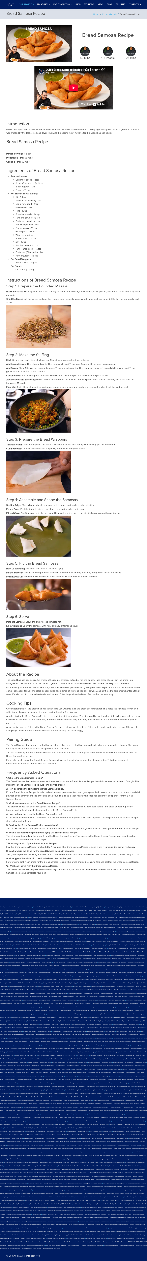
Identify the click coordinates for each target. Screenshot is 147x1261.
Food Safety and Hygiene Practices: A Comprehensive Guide (124, 1235)
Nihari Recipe (57, 1069)
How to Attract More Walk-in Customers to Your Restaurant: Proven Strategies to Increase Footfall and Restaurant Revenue (36, 1152)
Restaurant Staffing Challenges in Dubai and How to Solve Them (54, 1162)
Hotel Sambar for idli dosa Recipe (120, 1083)
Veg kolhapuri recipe (82, 1110)
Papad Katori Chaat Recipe (14, 1065)
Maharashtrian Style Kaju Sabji (32, 934)
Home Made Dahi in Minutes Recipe (136, 962)
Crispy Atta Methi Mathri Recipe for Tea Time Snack (130, 972)
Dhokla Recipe (8, 1114)
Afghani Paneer (68, 986)
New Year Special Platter (73, 1017)
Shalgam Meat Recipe (65, 1058)
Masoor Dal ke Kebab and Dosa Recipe (13, 1031)
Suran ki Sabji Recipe (64, 927)
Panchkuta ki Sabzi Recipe (53, 1014)
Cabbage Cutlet (47, 983)
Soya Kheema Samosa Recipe (16, 934)
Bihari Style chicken (34, 1024)
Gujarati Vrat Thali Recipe (93, 1086)
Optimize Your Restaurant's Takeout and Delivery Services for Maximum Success (65, 1210)
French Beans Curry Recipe (18, 951)
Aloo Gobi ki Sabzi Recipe (11, 1048)
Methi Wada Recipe (67, 976)
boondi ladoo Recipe (107, 1103)
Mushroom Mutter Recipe (89, 1069)
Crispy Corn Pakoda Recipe (98, 945)
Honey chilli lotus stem (32, 986)
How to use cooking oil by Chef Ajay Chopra (56, 1245)
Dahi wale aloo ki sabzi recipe (123, 1045)
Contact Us (135, 4)
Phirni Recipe (3, 1065)
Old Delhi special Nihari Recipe (33, 1069)
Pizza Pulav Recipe (32, 1055)
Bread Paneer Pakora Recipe (18, 1124)
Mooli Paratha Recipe (9, 1072)
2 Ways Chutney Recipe (10, 1110)
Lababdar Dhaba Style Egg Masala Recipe (51, 924)
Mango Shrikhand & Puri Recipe (59, 1000)
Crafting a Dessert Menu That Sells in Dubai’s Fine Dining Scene (79, 1159)
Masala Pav (138, 986)
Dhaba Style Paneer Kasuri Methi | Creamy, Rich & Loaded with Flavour (16, 907)
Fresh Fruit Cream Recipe (17, 1007)
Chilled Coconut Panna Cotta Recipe (136, 1117)
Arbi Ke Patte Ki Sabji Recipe (11, 941)
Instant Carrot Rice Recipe (59, 972)
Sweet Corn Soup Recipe (109, 1055)
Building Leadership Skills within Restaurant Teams (116, 1224)
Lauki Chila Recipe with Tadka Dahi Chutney (24, 976)
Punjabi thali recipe (97, 1048)
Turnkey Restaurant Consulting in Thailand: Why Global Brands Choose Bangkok (45, 1179)
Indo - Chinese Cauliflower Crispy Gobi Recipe (113, 1114)
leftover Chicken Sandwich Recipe (46, 1121)
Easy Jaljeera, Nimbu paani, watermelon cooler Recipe (66, 1093)
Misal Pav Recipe (30, 1072)
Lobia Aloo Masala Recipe (107, 993)
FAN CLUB (120, 4)
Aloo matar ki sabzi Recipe (41, 1048)
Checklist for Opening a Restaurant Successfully (135, 1197)
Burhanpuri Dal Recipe (110, 907)
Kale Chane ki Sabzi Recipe (11, 1014)
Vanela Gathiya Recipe (76, 958)
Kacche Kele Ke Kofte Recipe (105, 989)
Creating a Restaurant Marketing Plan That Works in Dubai (17, 1165)
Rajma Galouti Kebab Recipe (108, 986)
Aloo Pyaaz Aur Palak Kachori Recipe (41, 941)
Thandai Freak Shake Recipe (131, 1141)
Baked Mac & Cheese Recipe (116, 1124)
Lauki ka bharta (130, 986)
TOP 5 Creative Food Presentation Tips (77, 1224)
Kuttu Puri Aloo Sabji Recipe (26, 1134)
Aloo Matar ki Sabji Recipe (121, 996)
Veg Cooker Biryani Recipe (92, 1027)
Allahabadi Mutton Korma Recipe (100, 1107)
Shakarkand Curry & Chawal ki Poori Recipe (118, 948)
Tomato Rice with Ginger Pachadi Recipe (29, 969)
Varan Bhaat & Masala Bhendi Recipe (36, 945)
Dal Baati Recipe (111, 1134)
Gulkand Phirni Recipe (72, 1086)
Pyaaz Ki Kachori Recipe (140, 1062)
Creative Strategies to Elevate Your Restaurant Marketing (97, 1210)
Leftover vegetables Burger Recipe (24, 1079)
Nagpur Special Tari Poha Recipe (119, 962)
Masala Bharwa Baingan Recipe (133, 1131)
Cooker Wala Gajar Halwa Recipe (106, 969)
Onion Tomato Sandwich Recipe (106, 996)
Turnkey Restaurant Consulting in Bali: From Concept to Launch (14, 1169)
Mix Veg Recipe (93, 1007)
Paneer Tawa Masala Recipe (56, 1045)
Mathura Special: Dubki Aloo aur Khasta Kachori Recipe (123, 955)
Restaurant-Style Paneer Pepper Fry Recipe (112, 920)
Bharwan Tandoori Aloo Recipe (96, 1110)
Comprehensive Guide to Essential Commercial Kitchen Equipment (124, 1228)
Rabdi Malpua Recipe (134, 1024)
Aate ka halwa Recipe (71, 1110)
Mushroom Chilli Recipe (65, 1024)
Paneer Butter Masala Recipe (113, 1065)
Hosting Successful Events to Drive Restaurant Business (55, 1224)
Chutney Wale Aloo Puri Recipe (29, 1017)
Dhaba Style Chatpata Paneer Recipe (39, 1096)
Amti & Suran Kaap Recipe (114, 934)
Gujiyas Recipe (82, 1086)
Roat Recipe (37, 938)
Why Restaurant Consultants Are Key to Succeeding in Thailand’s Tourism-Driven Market (111, 1176)
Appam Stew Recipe (44, 1107)
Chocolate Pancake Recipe (39, 1141)
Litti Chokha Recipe (90, 1134)
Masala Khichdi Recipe (10, 1076)
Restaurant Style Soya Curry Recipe (91, 993)
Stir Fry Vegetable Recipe (96, 1131)
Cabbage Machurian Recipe (89, 958)
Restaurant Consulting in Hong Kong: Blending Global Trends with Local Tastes (104, 1186)
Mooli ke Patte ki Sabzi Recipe (74, 1020)
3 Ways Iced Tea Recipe (12, 1145)
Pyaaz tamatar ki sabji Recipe (95, 1045)
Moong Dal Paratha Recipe (115, 1069)
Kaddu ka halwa (142, 989)
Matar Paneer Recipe (130, 1072)
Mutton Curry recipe (96, 1148)
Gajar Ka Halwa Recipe (97, 1138)
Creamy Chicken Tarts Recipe (111, 1096)
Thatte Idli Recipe (11, 1052)
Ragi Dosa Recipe (62, 1020)
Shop (78, 4)
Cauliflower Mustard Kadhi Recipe (53, 931)
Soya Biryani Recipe (79, 1052)
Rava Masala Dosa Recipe (94, 1062)
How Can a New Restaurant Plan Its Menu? (14, 1241)
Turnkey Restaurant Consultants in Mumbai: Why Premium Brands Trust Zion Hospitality (84, 1190)
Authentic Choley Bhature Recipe (30, 1107)
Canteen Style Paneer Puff (86, 938)
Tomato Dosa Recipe (132, 989)
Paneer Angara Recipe (125, 1041)
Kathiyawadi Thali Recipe (104, 962)
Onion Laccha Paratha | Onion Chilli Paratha (18, 993)
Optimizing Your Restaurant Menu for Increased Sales (122, 1217)
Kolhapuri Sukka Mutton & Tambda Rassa (79, 934)
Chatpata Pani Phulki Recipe (67, 951)
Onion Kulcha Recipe (19, 1069)
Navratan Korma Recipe (92, 996)
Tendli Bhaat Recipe (71, 1131)
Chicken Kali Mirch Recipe (74, 1121)
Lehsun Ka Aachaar (82, 1000)
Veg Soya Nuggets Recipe (79, 976)
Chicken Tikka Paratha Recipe (18, 1121)
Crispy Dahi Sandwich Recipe (88, 931)
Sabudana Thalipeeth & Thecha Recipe (36, 955)
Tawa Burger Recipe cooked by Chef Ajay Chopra (39, 1148)
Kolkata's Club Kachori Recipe (104, 958)
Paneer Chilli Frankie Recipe (129, 1027)
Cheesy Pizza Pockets (94, 1017)
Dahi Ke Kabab (8, 989)
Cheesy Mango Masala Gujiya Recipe (47, 1103)
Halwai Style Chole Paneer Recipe (87, 924)
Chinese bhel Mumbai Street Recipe (26, 1100)
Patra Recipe (45, 1045)
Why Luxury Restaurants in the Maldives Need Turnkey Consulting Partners (34, 1176)
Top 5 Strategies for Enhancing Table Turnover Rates (119, 1214)
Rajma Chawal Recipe (107, 1062)
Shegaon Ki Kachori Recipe (6, 1003)
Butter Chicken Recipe (5, 1124)
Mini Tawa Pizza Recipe (126, 976)
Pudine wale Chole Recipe (76, 1041)
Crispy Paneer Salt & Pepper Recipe (65, 1114)
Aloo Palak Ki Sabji (72, 1000)
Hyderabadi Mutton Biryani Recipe (104, 1038)
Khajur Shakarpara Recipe (116, 979)
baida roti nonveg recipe (16, 1107)
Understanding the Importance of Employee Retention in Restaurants (127, 1210)
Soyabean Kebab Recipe (115, 1010)
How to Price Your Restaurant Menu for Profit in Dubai (96, 1165)
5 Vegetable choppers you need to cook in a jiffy (92, 1245)
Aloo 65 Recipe (92, 1000)
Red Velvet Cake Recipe (72, 1062)
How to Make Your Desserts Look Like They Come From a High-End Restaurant (23, 1224)
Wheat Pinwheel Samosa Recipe (119, 1034)
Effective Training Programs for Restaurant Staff (51, 1228)
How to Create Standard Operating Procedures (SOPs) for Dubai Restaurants (21, 1162)
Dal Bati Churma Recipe (88, 1014)
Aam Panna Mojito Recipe (84, 1145)
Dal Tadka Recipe (30, 1131)
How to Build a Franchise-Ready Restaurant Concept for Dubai (132, 1155)
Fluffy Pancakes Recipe (75, 1141)
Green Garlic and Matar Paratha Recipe (71, 931)
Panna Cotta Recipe (25, 1065)
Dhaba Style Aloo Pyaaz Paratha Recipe (22, 1114)
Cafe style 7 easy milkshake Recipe (78, 1103)
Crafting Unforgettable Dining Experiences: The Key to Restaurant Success (29, 1210)
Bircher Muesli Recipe (60, 1124)
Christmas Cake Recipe (48, 1145)
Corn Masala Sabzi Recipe (6, 945)
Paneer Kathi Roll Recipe (86, 1065)
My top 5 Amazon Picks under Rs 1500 (51, 1248)
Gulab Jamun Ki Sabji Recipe (124, 1014)
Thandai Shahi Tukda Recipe (140, 1052)
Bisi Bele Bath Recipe (53, 1010)
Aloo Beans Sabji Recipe (65, 1010)
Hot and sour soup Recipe (13, 1086)
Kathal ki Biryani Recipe (127, 1079)
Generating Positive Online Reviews (50, 1214)
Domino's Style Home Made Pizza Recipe (113, 1093)
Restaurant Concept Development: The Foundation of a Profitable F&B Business (35, 1155)
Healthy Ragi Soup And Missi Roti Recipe (47, 1017)
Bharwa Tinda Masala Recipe (115, 1003)
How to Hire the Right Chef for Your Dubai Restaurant (70, 1165)
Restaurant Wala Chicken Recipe (99, 1003)
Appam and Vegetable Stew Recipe (95, 1031)
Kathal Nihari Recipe (103, 1041)
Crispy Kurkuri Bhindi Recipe (94, 1114)
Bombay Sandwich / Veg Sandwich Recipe (123, 1103)
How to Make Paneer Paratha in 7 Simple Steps (62, 1148)
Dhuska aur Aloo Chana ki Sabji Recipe (28, 972)
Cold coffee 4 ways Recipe (141, 1096)
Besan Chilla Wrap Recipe (92, 1124)
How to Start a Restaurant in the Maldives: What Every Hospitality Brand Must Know (71, 1176)
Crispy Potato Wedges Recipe (77, 1096)
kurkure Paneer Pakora (77, 989)
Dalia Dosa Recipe (36, 1052)
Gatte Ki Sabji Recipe (74, 938)
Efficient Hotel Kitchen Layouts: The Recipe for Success (45, 1231)
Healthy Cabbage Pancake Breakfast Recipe (57, 993)
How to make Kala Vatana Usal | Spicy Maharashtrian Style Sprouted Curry (21, 920)
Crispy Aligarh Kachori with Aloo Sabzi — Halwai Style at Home (131, 907)
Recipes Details (109, 14)
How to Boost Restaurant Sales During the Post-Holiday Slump (69, 1193)
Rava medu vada (77, 986)
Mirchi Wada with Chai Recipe (138, 1134)
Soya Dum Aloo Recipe (129, 979)
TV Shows (89, 4)
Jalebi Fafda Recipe (85, 1138)
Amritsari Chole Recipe (56, 1107)
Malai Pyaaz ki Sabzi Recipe (42, 976)
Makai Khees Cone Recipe (126, 1076)
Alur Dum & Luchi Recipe (19, 1045)
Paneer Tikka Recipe (60, 1065)
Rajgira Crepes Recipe (118, 1062)
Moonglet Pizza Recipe (102, 1069)
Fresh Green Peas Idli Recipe (81, 969)
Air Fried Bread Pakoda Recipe (42, 1027)
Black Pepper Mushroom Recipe (33, 1124)
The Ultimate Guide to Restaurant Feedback (89, 1221)
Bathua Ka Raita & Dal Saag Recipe (107, 1007)
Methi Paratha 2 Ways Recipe (79, 1072)
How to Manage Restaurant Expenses (110, 1200)
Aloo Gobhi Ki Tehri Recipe (43, 1128)
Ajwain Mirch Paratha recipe (71, 1128)
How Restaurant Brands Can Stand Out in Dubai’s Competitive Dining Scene (126, 1165)
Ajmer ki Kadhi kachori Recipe (136, 1007)
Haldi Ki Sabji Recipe (77, 1014)
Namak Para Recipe (66, 1069)
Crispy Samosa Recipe (64, 1096)
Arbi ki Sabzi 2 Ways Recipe (7, 1055)
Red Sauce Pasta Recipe (83, 1131)
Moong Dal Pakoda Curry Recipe (110, 941)
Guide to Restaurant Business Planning (82, 1203)
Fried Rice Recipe (27, 1090)
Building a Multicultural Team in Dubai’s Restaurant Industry (50, 1159)
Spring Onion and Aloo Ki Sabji (30, 1000)
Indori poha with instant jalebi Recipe (60, 1041)
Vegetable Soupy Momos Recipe (57, 1110)
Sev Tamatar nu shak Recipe (91, 1058)
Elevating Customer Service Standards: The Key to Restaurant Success (108, 1203)
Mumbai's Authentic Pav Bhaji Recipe (17, 1148)
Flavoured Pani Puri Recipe (117, 1141)
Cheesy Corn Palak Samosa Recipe (114, 945)
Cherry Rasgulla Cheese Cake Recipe (102, 1121)
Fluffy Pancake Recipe (49, 1090)
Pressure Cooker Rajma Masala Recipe (64, 969)
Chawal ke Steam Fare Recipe (26, 1014)
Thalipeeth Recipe (30, 1034)
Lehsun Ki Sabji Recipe (54, 965)
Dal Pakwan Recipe (100, 1052)
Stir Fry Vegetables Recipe (14, 1058)
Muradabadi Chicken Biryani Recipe (8, 1010)
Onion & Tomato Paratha (48, 986)
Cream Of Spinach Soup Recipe (126, 1096)
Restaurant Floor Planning (36, 1203)
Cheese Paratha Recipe (117, 1121)
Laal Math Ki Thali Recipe (135, 996)
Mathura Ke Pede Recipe (118, 1072)
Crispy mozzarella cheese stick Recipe (94, 1096)
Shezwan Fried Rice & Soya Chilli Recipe (125, 931)
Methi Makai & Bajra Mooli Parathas (98, 934)
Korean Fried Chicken (90, 1038)
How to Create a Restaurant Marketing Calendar (118, 1193)
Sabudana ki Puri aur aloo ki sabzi (17, 986)
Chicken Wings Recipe (107, 1148)
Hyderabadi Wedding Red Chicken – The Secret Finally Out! (13, 910)
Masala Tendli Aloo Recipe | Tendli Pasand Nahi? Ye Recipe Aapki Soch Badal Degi (52, 907)
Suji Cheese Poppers (96, 986)
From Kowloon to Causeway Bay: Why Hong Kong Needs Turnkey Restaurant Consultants (65, 1186)
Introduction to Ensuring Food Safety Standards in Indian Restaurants (15, 1214)
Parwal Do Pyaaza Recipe (122, 1007)
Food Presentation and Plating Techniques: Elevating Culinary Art (46, 1235)
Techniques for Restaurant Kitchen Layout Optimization (75, 1228)
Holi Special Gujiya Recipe (48, 1007)
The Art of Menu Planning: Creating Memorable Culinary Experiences (110, 1241)
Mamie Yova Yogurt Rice (94, 1076)
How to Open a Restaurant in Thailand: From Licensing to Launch (79, 1179)
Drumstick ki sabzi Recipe (68, 996)
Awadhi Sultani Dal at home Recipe (30, 965)
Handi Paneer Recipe (50, 1134)
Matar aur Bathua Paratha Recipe (36, 931)
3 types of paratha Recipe (104, 1058)
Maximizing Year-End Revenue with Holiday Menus (111, 1197)
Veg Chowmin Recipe (96, 1145)
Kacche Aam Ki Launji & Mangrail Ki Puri (64, 1003)
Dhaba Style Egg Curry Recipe (14, 1024)
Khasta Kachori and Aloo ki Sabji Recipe (101, 1034)
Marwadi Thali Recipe (80, 941)
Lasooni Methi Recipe (71, 972)
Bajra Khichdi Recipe (16, 1017)
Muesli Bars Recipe (64, 1141)
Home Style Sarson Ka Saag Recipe (17, 1131)
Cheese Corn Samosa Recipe (90, 1041)
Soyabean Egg (72, 983)
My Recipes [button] (42, 4)
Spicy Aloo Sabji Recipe (92, 976)
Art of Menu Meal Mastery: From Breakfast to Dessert (71, 1231)
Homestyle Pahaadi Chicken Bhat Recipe (113, 1110)
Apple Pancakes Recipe (119, 1017)
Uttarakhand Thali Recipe (27, 938)
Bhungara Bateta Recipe (111, 972)
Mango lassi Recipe (48, 1076)
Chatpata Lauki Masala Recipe (53, 955)
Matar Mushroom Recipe (118, 1131)
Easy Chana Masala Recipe (55, 996)
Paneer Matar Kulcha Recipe (128, 934)
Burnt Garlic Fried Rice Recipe (63, 1134)
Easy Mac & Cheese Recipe (46, 1093)
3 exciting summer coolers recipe (84, 1048)
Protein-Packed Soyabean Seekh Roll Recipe (10, 965)
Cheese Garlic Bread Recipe (78, 1134)
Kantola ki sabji (59, 986)
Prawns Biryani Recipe (40, 958)
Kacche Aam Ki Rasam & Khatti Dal (34, 1003)
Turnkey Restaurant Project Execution (92, 1152)
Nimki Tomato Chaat (87, 1020)
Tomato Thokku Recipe (78, 979)
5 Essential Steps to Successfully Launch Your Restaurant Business (35, 1217)
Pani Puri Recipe (35, 1065)
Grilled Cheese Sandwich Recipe (107, 1086)
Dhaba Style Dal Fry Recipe (6, 1096)
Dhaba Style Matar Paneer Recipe (60, 934)
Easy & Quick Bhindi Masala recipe (37, 993)
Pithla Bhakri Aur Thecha (19, 1003)
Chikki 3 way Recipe (4, 1121)
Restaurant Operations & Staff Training (73, 1152)
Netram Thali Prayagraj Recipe (33, 962)
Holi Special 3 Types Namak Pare (63, 1007)
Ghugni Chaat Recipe (140, 941)
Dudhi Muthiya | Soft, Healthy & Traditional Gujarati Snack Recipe (99, 913)
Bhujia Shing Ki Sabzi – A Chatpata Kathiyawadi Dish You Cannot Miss (44, 910)
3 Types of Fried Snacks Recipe (120, 1024)
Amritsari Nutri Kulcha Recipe (131, 1110)
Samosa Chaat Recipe (5, 951)
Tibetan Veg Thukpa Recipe (100, 1020)
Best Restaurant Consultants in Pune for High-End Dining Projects (120, 1190)
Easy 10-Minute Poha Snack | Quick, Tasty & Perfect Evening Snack (73, 917)
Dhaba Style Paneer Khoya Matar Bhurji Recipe (134, 1093)
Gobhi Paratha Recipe (140, 1086)
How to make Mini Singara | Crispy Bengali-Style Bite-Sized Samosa (86, 920)
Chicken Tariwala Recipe (31, 1121)
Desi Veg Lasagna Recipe (80, 1031)
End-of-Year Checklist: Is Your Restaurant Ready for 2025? (39, 1197)
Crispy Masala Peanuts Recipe (6, 955)
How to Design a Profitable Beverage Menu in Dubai (112, 1162)
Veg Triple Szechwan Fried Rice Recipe (99, 1010)
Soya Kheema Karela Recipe (68, 945)
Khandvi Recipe (102, 1079)
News (100, 4)
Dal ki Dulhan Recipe (109, 1048)
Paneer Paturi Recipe (110, 1031)
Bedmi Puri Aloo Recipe (139, 1103)
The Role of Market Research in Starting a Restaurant (12, 1200)
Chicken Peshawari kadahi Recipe (71, 1100)
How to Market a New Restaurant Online (66, 1200)
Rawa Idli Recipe (83, 1062)
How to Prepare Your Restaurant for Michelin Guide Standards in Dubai (101, 1155)
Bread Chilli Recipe (137, 976)
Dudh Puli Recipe (43, 965)
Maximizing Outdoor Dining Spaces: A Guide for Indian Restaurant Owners (30, 1207)
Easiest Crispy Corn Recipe (19, 989)
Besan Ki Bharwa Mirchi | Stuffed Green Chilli (125, 993)
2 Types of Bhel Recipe (133, 1034)
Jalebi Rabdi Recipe (58, 1083)
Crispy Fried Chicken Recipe (123, 1134)
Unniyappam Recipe (130, 1100)
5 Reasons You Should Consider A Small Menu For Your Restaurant (67, 1217)
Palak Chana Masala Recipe (100, 938)
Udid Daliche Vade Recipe (77, 927)
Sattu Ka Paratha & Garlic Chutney (70, 924)
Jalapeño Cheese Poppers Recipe (137, 948)
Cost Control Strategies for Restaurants (76, 1238)
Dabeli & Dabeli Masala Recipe (48, 1114)
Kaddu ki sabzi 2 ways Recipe (138, 1041)
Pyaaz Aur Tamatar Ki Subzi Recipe (82, 1003)
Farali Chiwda (55, 1024)
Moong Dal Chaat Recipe (63, 1103)
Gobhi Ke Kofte (84, 1017)
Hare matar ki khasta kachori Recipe (28, 1086)
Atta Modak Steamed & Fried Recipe (59, 1027)
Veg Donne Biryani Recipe (41, 1010)
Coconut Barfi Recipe (26, 1117)
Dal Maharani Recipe (90, 1052)
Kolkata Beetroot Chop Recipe (53, 945)
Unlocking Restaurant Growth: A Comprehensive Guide (33, 1238)
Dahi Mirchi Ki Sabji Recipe (47, 938)
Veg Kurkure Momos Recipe (65, 979)
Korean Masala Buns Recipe (45, 972)
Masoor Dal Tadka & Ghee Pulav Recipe (116, 965)
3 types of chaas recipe (128, 1107)
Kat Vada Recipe (55, 941)
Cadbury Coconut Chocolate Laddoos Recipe (135, 1121)
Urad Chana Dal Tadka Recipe (75, 993)
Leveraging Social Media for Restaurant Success (73, 1235)
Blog (109, 4)
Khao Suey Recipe (94, 1079)
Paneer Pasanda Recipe (121, 1031)
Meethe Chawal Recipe (122, 927)
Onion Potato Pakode (41, 989)
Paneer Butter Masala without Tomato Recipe (46, 1034)
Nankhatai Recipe (86, 1034)
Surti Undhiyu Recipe (65, 1014)
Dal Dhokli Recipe (108, 1131)
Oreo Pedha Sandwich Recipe (6, 1069)
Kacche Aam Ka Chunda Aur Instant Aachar (136, 1000)
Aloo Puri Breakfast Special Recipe (9, 996)
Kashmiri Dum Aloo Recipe (11, 1083)
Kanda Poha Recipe (23, 1083)
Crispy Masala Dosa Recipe (81, 1114)
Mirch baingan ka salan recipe (122, 1048)
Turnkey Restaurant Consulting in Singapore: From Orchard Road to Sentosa (112, 1179)
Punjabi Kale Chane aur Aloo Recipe (86, 972)
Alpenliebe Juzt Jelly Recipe (131, 1124)
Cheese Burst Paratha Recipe (44, 1031)
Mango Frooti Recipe (83, 1076)
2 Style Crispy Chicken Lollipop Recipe (25, 1110)
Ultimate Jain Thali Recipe (11, 958)
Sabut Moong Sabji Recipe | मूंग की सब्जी (38, 996)
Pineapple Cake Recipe (74, 1138)
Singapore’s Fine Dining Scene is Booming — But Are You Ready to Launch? (45, 1183)
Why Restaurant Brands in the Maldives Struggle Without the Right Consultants (105, 1172)
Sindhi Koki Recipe (54, 1058)
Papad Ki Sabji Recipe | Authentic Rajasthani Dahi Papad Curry (28, 927)
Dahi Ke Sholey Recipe (90, 927)
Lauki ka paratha (92, 983)
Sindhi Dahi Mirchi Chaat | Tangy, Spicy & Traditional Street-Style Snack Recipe (65, 913)
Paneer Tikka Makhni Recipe (47, 1065)
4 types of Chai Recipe (118, 1038)
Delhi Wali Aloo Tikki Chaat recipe (12, 1128)
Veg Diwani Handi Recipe (135, 1083)
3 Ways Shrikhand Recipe (115, 1107)
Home (96, 14)
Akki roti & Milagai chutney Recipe (80, 1007)
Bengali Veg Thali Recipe (70, 1045)
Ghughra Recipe (3, 1090)
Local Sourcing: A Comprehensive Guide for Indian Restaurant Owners (64, 1207)
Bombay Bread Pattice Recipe (135, 927)
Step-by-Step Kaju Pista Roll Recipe (82, 1148)
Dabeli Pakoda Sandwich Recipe (83, 945)
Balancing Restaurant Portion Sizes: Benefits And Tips (34, 1221)
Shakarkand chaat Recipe (77, 1058)
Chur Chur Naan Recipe (38, 1117)
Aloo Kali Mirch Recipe (20, 955)
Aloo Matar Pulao (31, 989)
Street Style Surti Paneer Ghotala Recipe (106, 931)
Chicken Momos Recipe (61, 1121)
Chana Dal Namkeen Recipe (114, 938)
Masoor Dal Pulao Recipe (67, 955)
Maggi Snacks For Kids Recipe (34, 1045)
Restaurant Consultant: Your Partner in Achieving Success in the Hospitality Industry (75, 1241)
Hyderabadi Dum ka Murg (10, 983)
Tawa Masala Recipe (25, 1038)
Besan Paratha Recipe (80, 1124)
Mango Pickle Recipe (38, 1076)
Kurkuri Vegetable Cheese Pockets (25, 1010)
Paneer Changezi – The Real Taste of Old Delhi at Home (74, 910)
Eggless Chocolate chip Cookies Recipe (138, 1090)
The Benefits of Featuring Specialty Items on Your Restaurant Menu (63, 1221)
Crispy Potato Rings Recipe (13, 1038)
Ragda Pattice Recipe (112, 1128)
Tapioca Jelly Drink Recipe (63, 958)
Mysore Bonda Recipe (67, 1031)
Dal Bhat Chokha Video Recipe (25, 983)
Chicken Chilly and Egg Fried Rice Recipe (17, 1103)
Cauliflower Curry (38, 983)
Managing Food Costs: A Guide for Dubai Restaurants (45, 1165)
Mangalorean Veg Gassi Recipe (47, 969)
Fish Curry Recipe (60, 1090)
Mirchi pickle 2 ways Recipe (42, 1072)
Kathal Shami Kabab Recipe (114, 1079)
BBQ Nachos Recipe (104, 1124)
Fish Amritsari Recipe (70, 1090)
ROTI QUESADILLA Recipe (42, 1110)
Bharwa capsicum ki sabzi (101, 1014)
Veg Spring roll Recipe (109, 1045)
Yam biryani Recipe (115, 976)
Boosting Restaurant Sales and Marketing (56, 1238)
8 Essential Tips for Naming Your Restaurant (110, 1221)
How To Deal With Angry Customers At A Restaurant (71, 1214)
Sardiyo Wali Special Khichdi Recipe (19, 931)
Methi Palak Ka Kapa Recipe (19, 945)
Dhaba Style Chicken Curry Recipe (21, 1096)
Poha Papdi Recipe (100, 972)
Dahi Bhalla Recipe (107, 1024)
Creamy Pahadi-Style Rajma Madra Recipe (105, 927)
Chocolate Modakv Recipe (78, 1117)
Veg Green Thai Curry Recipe (63, 1034)
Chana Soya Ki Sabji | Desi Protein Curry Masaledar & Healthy (43, 917)
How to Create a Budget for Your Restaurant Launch (86, 1197)
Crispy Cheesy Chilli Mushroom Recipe (124, 969)
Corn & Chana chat (121, 986)
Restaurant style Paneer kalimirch (25, 1048)
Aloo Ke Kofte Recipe (102, 1000)
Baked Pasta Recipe (4, 1107)
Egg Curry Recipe (5, 1093)
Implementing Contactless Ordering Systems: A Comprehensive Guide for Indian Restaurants (102, 1207)
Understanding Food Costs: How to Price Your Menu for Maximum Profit (37, 1193)
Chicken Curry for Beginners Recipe (101, 1100)
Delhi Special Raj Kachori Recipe (94, 1024)
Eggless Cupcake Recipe (98, 1090)
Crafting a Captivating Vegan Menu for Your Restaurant (96, 1217)
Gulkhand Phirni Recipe (122, 1138)
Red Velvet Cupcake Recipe (58, 1062)
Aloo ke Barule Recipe (54, 1048)
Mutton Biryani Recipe (77, 1069)
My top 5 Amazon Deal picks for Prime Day (31, 1248)
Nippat (39, 986)
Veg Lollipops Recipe (105, 1027)
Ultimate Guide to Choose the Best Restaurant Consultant (121, 1238)
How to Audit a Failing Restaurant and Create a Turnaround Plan (69, 1155)
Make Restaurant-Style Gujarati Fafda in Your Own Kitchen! (45, 1038)
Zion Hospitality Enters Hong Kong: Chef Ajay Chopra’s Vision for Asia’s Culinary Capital (24, 1186)
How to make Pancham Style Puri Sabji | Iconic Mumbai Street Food (25, 924)
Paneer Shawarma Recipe (50, 1020)
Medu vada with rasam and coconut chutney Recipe (99, 1072)
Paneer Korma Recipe (13, 969)
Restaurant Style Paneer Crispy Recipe (102, 951)
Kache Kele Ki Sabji (81, 983)
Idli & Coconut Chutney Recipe (104, 1083)
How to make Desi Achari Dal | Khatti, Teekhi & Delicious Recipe (54, 920)
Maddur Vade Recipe (47, 962)
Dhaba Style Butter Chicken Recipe (35, 1020)
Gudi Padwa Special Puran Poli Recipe (50, 1052)
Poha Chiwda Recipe (127, 938)
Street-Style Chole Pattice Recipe (12, 938)
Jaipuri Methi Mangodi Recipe (71, 1083)
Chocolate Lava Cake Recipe (92, 1117)
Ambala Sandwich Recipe (85, 1107)
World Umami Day (36, 1214)
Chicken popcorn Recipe (56, 1100)
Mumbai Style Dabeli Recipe (21, 1041)
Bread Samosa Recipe (100, 965)
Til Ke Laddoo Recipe (138, 1014)
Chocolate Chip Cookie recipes (108, 1117)
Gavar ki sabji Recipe (23, 996)
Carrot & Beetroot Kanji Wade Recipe (81, 1010)
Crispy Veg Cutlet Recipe (141, 1038)
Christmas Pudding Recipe (51, 1117)
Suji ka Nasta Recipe (114, 1041)
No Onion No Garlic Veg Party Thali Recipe (47, 948)
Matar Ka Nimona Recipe (21, 1055)
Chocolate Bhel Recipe (121, 1117)
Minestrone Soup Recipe (55, 1072)
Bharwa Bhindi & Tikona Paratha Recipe (14, 1027)
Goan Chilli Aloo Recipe (128, 958)
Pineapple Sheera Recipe (88, 1141)
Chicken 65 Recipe (33, 1103)
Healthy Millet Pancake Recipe (76, 1038)
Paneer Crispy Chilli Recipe (99, 1065)
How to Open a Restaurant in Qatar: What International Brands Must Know (36, 1172)
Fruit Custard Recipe (39, 1138)
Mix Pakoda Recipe (20, 1072)
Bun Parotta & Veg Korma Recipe (130, 1003)
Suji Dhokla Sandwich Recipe (91, 989)
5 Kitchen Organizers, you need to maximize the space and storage (119, 1245)
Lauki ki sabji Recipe (80, 996)
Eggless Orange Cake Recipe (13, 1141)
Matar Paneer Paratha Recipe (19, 1020)
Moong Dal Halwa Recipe (53, 1141)
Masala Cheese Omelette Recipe (24, 1076)
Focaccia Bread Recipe (38, 1090)
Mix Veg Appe (4, 986)
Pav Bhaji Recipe (60, 1055)
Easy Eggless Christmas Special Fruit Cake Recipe (91, 1093)
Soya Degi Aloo (86, 986)
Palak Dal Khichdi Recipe (40, 1014)
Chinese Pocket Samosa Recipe (66, 948)
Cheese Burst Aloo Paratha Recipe (26, 958)
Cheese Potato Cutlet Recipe (109, 1145)
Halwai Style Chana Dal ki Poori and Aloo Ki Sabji (59, 989)
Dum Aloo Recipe (64, 1038)
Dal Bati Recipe (36, 1114)
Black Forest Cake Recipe (48, 1124)
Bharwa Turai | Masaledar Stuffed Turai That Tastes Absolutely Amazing (125, 910)
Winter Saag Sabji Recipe (46, 934)
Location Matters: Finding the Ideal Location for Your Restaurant (130, 1231)
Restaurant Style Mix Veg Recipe (17, 962)
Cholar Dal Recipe (135, 1045)
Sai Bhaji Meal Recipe (33, 1062)
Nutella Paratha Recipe (47, 1069)
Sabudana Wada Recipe (45, 1062)
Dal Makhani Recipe (40, 1131)
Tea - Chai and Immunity (73, 1245)
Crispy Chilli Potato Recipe (120, 989)
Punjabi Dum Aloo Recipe (130, 945)
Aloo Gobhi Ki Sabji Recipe (57, 1128)
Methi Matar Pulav (63, 983)
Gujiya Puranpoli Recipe (17, 1138)
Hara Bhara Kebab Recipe (123, 1145)
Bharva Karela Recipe (45, 1024)
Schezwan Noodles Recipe (12, 1062)
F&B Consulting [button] (61, 4)
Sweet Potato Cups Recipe (96, 1055)
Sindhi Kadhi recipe (137, 1020)
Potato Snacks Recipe (29, 1027)
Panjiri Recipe (8, 1020)
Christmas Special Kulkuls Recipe (8, 1100)
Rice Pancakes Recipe (34, 1041)
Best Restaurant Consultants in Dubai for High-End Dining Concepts (48, 1190)
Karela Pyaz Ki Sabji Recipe (53, 951)
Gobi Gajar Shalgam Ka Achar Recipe (125, 1086)
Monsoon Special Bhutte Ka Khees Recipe (26, 948)
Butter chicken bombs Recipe (94, 1103)
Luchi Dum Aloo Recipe (10, 1079)
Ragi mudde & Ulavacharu (103, 983)
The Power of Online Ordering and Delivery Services (97, 1235)
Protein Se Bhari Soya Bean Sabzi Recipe (98, 910)
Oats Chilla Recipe (62, 1017)
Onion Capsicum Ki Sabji (44, 1000)
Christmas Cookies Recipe (65, 1117)
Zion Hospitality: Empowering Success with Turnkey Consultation (40, 1241)
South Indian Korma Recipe (42, 1058)
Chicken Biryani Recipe (87, 1121)
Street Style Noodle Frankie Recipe (82, 948)
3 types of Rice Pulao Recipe (118, 1058)
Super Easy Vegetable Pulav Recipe (117, 1000)
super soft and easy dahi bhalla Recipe (125, 1055)
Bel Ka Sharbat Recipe (17, 1000)
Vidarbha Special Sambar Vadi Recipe (83, 951)
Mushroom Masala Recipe (18, 1034)
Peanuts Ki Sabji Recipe (103, 979)
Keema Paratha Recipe (5, 1138)
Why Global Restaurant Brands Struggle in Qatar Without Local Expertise (78, 1169)
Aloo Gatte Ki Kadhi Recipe (27, 979)
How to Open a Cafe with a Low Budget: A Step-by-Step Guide (58, 1203)
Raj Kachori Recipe (129, 1062)
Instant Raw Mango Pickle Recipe (67, 1048)
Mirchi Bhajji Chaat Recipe (107, 1017)
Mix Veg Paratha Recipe (36, 1145)
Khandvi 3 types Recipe (82, 1045)
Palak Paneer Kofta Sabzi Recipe (99, 948)
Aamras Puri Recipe (51, 958)
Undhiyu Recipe (50, 1131)
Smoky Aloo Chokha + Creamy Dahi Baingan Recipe (16, 917)
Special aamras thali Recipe (27, 1058)
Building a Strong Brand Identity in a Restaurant (95, 1214)
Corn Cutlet (113, 983)
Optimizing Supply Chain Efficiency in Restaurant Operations (25, 1228)
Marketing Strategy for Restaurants (21, 1203)
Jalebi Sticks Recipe (48, 1083)
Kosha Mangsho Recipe (51, 1079)
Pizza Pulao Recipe (76, 1034)
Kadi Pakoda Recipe (14, 1134)
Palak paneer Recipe (140, 1065)
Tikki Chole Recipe (56, 1031)
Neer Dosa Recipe (93, 969)
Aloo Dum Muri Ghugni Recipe (51, 927)
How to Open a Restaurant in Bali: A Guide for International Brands (45, 1169)
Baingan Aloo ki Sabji (133, 983)
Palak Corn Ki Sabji (122, 983)
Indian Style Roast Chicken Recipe (87, 1083)
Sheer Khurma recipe (50, 1138)
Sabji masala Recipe (45, 1041)
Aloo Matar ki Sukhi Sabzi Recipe (93, 941)
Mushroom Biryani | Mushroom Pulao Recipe (35, 951)
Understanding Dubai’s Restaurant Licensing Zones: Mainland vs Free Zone (18, 1159)
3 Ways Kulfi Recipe (28, 1138)
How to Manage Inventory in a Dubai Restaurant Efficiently (109, 1159)
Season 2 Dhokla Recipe (131, 1058)
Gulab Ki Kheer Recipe (27, 1141)
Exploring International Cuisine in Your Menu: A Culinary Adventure (15, 1235)
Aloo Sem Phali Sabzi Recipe (87, 965)
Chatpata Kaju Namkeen (90, 979)
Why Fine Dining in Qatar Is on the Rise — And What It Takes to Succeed (112, 1169)
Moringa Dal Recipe (116, 958)
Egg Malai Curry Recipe (116, 1027)
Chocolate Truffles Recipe (109, 1138)
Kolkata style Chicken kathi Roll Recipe (67, 1079)
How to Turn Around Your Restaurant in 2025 (64, 1197)
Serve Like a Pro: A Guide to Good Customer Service (88, 1200)
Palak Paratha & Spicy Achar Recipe (102, 955)
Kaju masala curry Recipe (136, 1048)
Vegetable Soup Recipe (40, 979)
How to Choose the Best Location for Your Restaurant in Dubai (84, 1162)
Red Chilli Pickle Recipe (112, 1052)
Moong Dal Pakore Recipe (7, 1041)
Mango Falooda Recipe (134, 1138)
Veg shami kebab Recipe (83, 1055)
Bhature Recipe (70, 1124)
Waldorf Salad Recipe (101, 1134)
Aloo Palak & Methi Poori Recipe (138, 951)
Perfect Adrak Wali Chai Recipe (103, 1141)
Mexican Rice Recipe (67, 1072)
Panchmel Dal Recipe (5, 1017)
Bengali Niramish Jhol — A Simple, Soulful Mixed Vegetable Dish (31, 913)
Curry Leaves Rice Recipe (55, 976)
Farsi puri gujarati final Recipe (117, 1100)
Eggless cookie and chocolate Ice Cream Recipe (116, 1090)
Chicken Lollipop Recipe (86, 1100)
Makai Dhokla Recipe (24, 1145)
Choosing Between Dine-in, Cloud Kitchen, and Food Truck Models (40, 1200)
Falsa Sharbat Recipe (71, 1145)
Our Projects (26, 4)
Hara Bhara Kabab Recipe (44, 1086)
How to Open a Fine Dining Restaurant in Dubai (21, 1190)
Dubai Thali (55, 983)
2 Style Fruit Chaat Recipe (85, 1128)
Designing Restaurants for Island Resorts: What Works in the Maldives (70, 1172)
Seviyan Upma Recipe (104, 976)
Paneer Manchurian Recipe (73, 1065)
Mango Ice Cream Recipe (71, 1076)
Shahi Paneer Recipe (39, 1134)
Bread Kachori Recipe (71, 1055)
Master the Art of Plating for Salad (95, 1224)
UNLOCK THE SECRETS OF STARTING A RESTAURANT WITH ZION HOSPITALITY (26, 1245)
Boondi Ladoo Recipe (131, 965)
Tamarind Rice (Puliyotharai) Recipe (33, 1007)
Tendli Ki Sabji (3, 993)
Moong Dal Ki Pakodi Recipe (128, 1069)
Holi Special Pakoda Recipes (125, 1052)
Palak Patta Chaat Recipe (128, 1065)
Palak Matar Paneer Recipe (133, 1017)
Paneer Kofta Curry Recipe (25, 941)
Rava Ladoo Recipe (129, 1038)
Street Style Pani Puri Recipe (29, 1031)
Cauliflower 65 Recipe (52, 979)
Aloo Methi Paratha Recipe (59, 962)
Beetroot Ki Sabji (112, 1014)
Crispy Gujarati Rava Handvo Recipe (121, 951)
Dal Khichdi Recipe (53, 1096)
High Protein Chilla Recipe (114, 1020)
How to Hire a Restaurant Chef (127, 1200)
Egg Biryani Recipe (14, 1093)
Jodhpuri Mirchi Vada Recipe (35, 1083)
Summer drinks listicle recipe (23, 1052)
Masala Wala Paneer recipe (67, 1052)
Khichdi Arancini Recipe (82, 1079)
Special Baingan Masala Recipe (127, 941)
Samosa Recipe (23, 1062)
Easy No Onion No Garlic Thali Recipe (46, 1055)
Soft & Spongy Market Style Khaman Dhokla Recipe (107, 924)
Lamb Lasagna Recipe (39, 1079)
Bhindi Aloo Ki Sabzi (48, 1003)
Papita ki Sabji (143, 983)
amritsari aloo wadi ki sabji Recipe (70, 1107)
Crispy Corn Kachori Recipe (131, 1114)
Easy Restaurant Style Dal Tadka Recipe (29, 1093)
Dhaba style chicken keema (6, 1045)
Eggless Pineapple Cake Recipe (84, 1090)
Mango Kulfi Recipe (59, 1076)
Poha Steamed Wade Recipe (78, 1024)
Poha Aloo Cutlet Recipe (134, 1031)
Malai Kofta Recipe (114, 1076)
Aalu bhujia (25, 1024)
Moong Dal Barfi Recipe (62, 1138)
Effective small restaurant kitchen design (99, 1228)
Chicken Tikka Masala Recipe (42, 1100)
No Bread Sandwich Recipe (13, 979)
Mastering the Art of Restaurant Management (96, 1238)
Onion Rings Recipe (135, 1145)
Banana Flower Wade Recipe (66, 941)
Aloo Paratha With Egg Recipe (28, 1128)
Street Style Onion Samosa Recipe (76, 1027)
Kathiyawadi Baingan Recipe (11, 972)
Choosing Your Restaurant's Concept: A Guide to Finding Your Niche (99, 1231)
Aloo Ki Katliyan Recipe (127, 1010)
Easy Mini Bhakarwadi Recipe (90, 962)
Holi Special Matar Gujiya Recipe (74, 962)
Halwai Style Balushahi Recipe (58, 1086)
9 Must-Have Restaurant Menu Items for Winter (95, 1193)
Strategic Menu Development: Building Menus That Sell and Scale (116, 1152)
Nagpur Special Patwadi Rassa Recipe (83, 955)
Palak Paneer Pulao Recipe (61, 938)
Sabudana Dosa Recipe (142, 993)
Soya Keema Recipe (126, 1020)
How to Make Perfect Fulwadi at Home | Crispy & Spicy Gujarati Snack (88, 907)
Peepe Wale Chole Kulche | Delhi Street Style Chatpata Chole (103, 917)
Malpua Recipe (105, 1076)
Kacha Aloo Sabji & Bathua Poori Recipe (70, 965)
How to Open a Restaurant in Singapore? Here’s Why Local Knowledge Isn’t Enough (83, 1183)
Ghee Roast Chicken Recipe (15, 1090)
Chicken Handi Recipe (61, 1131)
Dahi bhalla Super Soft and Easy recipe (127, 1128)
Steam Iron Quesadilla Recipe (99, 1128)
